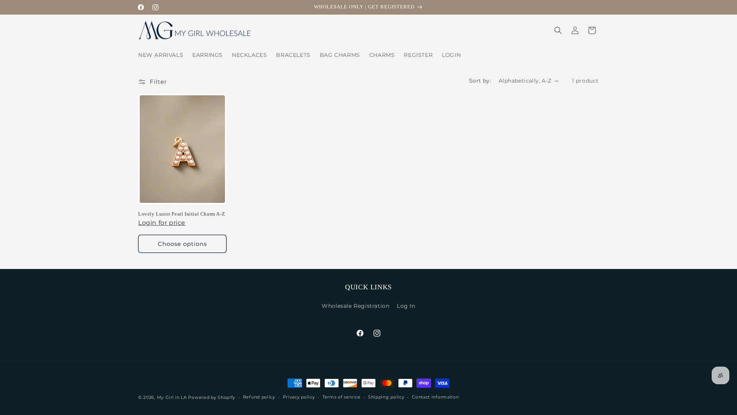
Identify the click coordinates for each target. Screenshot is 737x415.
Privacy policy (299, 397)
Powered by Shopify (211, 397)
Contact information (435, 397)
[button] (558, 30)
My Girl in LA (172, 397)
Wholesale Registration (355, 305)
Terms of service (341, 397)
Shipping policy (386, 397)
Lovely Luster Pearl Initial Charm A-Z (181, 214)
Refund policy (259, 397)
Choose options (182, 243)
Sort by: (480, 80)
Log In (406, 305)
